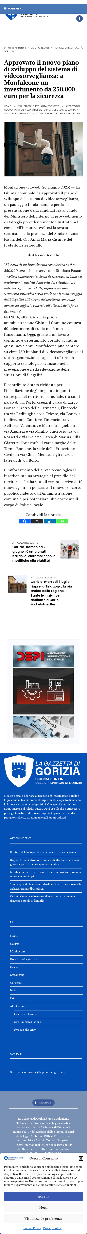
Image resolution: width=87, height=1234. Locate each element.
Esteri (13, 998)
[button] (81, 1158)
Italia (13, 990)
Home (7, 106)
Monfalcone (61, 47)
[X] (37, 521)
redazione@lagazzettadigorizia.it (44, 1072)
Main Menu (15, 8)
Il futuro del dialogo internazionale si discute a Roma (43, 852)
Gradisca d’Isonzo (25, 1014)
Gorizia (14, 943)
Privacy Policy (52, 1228)
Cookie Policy (32, 1228)
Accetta (43, 1196)
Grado (14, 967)
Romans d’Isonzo (25, 1029)
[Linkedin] (50, 521)
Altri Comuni (18, 1006)
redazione (20, 47)
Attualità (76, 47)
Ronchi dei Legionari (23, 959)
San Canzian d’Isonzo (27, 1022)
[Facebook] (79, 18)
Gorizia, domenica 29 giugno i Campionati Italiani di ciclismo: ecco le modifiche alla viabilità (33, 552)
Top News (9, 51)
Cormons (16, 982)
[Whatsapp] (62, 521)
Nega (43, 1207)
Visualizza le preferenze (43, 1219)
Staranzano (17, 974)
